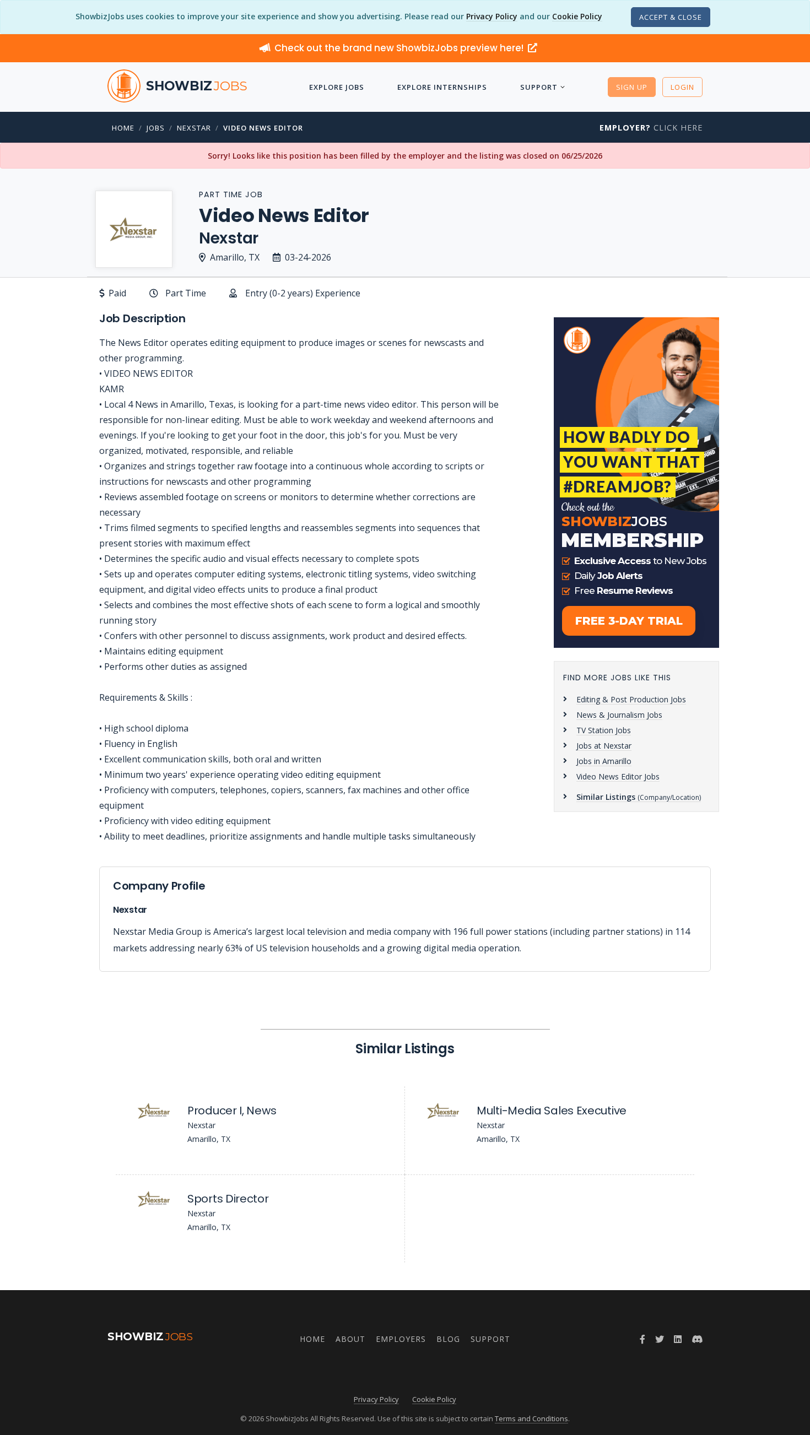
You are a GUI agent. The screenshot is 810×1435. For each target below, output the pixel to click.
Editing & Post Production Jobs (631, 699)
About (350, 1339)
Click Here (651, 127)
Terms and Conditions (531, 1418)
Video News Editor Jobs (618, 776)
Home (123, 128)
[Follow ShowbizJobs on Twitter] (659, 1339)
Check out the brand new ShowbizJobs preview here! (400, 48)
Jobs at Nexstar (603, 745)
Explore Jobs (336, 87)
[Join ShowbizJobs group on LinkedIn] (678, 1339)
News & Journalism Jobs (619, 715)
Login (682, 87)
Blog (448, 1339)
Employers (401, 1339)
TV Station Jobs (603, 730)
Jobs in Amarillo (603, 761)
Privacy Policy (491, 16)
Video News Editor (263, 128)
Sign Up (631, 87)
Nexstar (194, 128)
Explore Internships (442, 87)
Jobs (156, 128)
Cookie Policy (577, 16)
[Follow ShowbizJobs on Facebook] (642, 1339)
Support (539, 87)
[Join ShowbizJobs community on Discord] (697, 1339)
